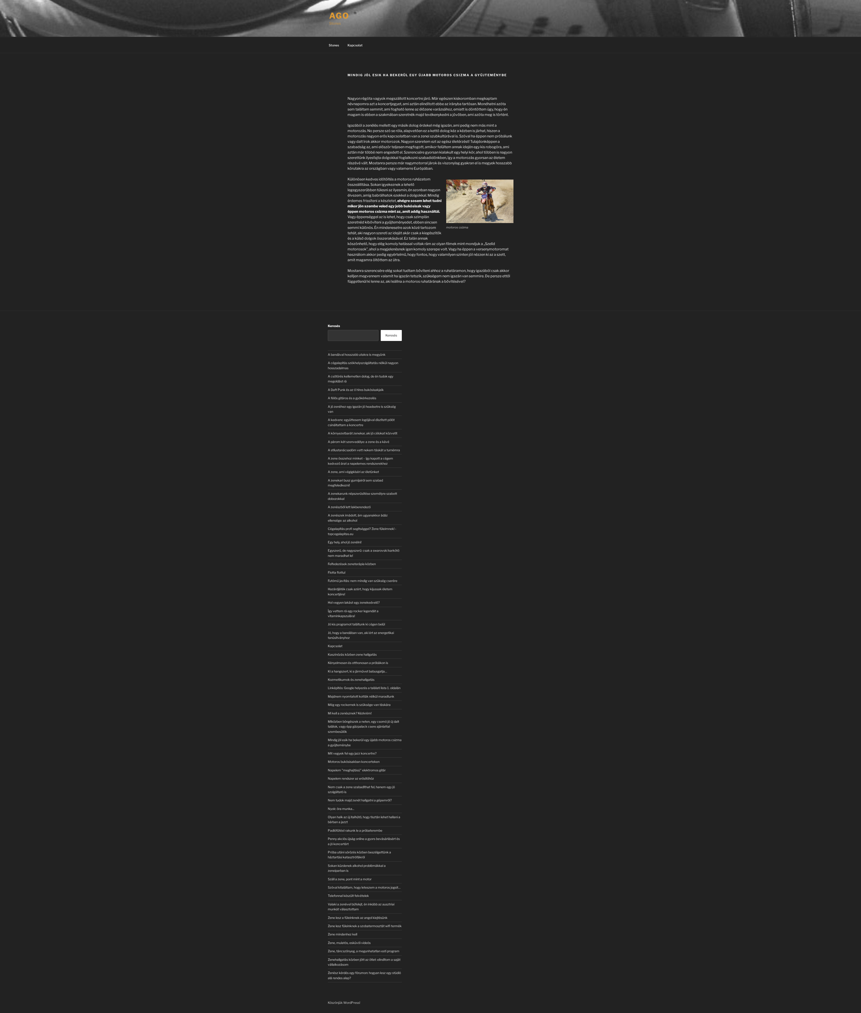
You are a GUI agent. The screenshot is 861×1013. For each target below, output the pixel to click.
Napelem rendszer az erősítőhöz (351, 778)
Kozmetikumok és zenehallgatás (351, 679)
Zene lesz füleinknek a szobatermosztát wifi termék (365, 926)
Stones (334, 45)
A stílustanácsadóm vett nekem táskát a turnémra (364, 450)
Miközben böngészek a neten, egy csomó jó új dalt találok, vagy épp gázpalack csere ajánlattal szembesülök (363, 726)
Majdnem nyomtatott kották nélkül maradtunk (361, 696)
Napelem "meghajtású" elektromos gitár (357, 770)
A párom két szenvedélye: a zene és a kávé (358, 442)
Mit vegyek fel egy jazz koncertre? (352, 753)
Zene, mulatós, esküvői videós (349, 943)
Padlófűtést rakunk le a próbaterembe (355, 830)
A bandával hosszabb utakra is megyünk (356, 354)
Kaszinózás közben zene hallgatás (352, 654)
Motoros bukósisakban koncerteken (354, 762)
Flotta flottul (336, 572)
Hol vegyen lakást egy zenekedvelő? (354, 602)
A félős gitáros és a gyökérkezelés (352, 398)
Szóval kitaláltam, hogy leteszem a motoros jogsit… (364, 887)
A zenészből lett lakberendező (349, 507)
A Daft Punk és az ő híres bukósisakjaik (356, 390)
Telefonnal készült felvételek (348, 896)
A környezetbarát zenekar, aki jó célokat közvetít (362, 433)
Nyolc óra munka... (341, 809)
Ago (339, 16)
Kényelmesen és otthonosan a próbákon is (358, 663)
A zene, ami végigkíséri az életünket (353, 472)
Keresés (334, 326)
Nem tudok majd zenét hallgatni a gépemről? (360, 800)
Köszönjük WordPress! (344, 1002)
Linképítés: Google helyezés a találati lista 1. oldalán (364, 688)
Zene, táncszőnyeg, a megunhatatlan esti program (363, 951)
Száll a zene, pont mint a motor (350, 879)
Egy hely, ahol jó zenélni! (344, 542)
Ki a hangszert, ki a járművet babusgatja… (357, 671)
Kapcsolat (355, 45)
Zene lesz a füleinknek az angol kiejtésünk (357, 918)
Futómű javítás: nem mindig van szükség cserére (362, 581)
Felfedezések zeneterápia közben (352, 564)
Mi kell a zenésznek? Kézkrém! (350, 713)
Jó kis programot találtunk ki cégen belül (356, 624)
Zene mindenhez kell (342, 934)
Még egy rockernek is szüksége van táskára (359, 705)
